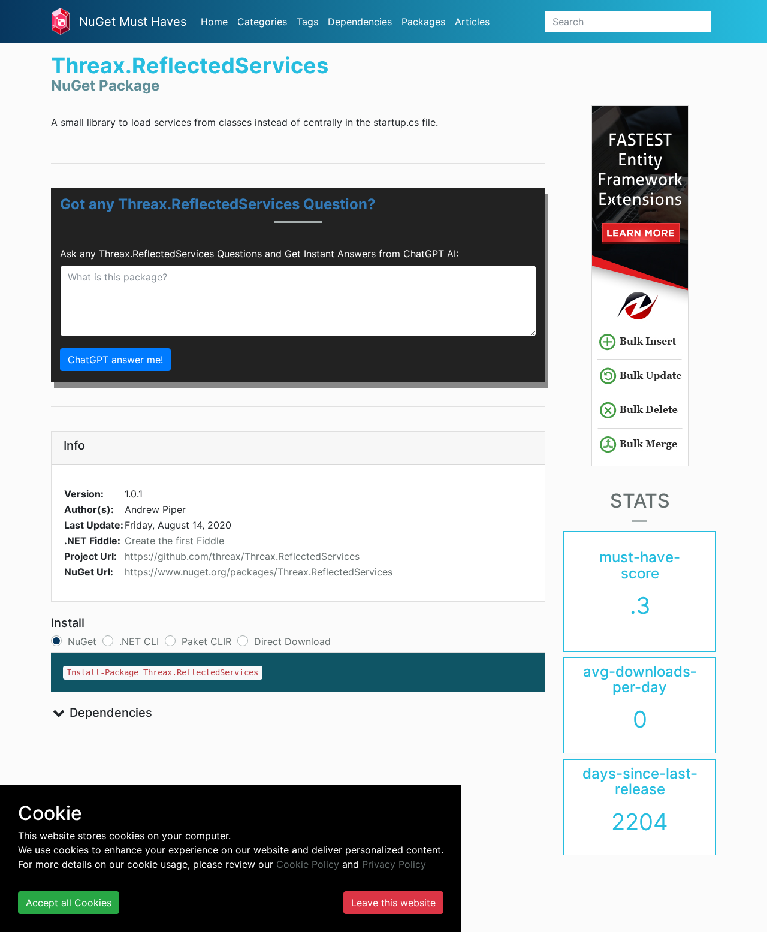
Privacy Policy (394, 864)
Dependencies (360, 22)
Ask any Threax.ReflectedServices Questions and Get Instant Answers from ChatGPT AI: (259, 254)
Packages (423, 22)
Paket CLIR (206, 641)
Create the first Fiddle (174, 541)
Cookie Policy (307, 864)
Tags (307, 22)
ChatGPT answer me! (115, 360)
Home (214, 22)
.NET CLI (139, 641)
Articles (472, 22)
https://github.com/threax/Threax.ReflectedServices (242, 556)
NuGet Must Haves (132, 21)
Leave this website (393, 903)
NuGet (82, 641)
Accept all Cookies (68, 903)
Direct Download (292, 641)
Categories (262, 22)
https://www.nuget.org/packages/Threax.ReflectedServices (258, 572)
